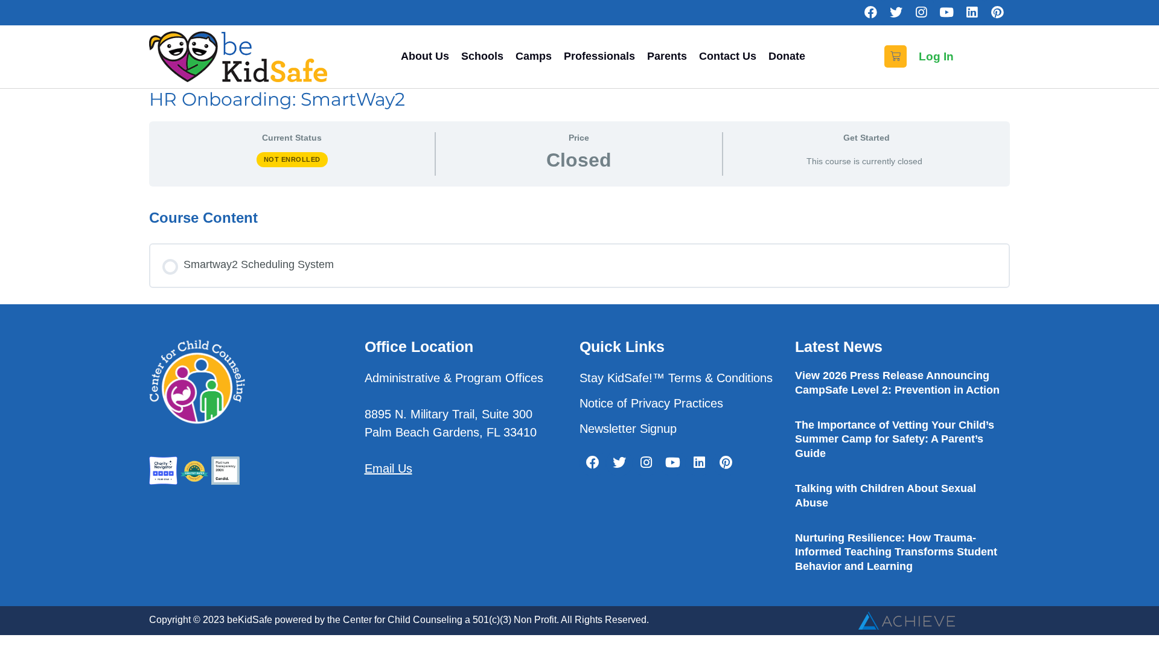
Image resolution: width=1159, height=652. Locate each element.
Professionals (599, 56)
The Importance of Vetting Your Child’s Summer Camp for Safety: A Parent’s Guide (894, 439)
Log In (936, 56)
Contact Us (727, 56)
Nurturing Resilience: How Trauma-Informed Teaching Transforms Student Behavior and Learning (896, 552)
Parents (667, 56)
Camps (534, 56)
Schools (482, 56)
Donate (786, 56)
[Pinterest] (997, 12)
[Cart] (895, 56)
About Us (425, 56)
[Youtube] (946, 12)
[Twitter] (895, 12)
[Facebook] (870, 12)
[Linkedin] (972, 12)
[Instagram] (921, 12)
